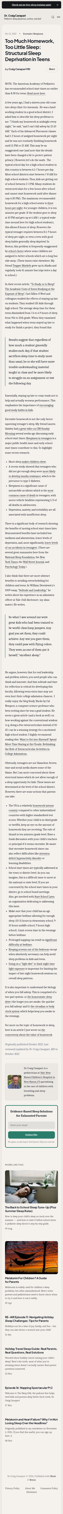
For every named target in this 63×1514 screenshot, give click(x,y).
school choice (16, 251)
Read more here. (36, 93)
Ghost (53, 1476)
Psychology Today (15, 566)
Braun (33, 1480)
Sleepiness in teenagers (39, 438)
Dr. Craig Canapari (15, 15)
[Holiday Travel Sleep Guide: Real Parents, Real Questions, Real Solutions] (31, 1361)
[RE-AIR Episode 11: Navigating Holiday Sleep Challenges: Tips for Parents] (31, 1326)
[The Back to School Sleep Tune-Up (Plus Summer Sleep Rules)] (31, 1200)
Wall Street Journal (33, 562)
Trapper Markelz (22, 265)
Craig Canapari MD (19, 69)
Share (52, 69)
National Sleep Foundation (20, 557)
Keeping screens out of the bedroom (29, 949)
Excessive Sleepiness (33, 33)
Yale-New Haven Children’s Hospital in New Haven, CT (39, 1077)
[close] (57, 4)
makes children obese (34, 461)
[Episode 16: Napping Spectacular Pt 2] (31, 1396)
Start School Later (44, 896)
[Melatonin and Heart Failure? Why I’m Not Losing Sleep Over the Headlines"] (31, 1430)
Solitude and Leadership (32, 590)
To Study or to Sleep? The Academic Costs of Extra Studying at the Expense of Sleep (30, 289)
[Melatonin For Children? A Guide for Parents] (31, 1273)
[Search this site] (53, 17)
